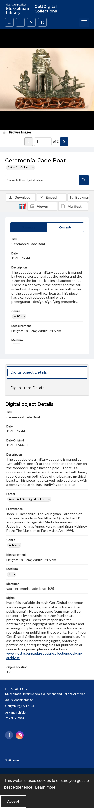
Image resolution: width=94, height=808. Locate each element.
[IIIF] (23, 206)
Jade (12, 574)
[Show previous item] (28, 141)
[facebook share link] (9, 735)
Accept (13, 801)
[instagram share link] (20, 735)
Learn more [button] (45, 787)
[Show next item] (64, 141)
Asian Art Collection (21, 167)
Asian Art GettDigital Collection (29, 499)
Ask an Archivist (15, 712)
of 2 (56, 141)
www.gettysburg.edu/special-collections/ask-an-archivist (44, 655)
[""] (47, 9)
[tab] (28, 227)
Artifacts (19, 316)
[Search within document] (84, 180)
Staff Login (12, 760)
